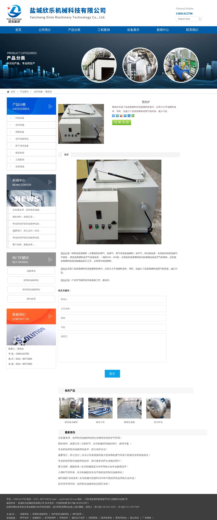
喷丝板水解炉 (71, 422)
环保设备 (19, 118)
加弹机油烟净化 (31, 280)
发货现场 (19, 166)
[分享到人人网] (129, 115)
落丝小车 (100, 422)
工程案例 (104, 29)
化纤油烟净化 (22, 139)
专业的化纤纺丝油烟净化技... (27, 223)
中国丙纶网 (61, 503)
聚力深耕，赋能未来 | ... (24, 244)
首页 (18, 29)
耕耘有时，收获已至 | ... (24, 217)
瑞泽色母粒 (106, 518)
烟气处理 (31, 299)
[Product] (31, 112)
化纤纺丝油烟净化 (31, 289)
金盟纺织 (36, 518)
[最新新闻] (31, 190)
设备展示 (133, 29)
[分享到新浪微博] (121, 115)
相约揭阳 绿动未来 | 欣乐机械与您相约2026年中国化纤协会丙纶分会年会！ (97, 478)
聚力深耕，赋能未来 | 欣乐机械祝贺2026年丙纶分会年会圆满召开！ (93, 466)
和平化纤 (24, 518)
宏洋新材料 (50, 518)
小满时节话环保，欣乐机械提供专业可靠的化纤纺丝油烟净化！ (91, 472)
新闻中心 (163, 29)
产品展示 (24, 91)
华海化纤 (63, 518)
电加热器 (19, 152)
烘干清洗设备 (22, 145)
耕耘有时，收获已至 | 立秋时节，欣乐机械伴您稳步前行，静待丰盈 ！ (95, 443)
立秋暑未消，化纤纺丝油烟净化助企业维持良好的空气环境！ (90, 438)
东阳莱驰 (92, 518)
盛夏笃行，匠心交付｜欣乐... (27, 230)
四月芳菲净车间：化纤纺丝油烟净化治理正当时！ (84, 484)
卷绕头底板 (129, 422)
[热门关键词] (31, 259)
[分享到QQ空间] (117, 115)
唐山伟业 (134, 518)
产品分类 (74, 29)
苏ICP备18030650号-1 (78, 503)
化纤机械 (38, 91)
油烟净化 (31, 271)
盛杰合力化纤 (78, 518)
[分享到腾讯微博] (125, 115)
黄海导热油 (120, 518)
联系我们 (192, 29)
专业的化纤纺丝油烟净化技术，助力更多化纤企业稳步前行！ (90, 461)
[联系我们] (31, 343)
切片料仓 (158, 422)
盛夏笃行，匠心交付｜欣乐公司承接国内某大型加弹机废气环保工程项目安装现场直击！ (104, 455)
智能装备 (19, 132)
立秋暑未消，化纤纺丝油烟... (27, 210)
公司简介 (45, 29)
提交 (112, 373)
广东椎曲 (146, 518)
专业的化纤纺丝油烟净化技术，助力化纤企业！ (83, 449)
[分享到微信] (133, 115)
